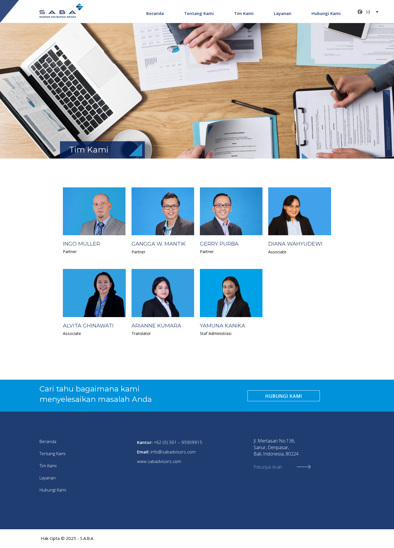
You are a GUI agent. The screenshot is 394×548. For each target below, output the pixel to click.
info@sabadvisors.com (173, 452)
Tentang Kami (199, 13)
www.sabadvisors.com (159, 461)
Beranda (155, 13)
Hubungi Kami (326, 13)
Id (368, 12)
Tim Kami (244, 13)
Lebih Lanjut (94, 211)
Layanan (282, 13)
